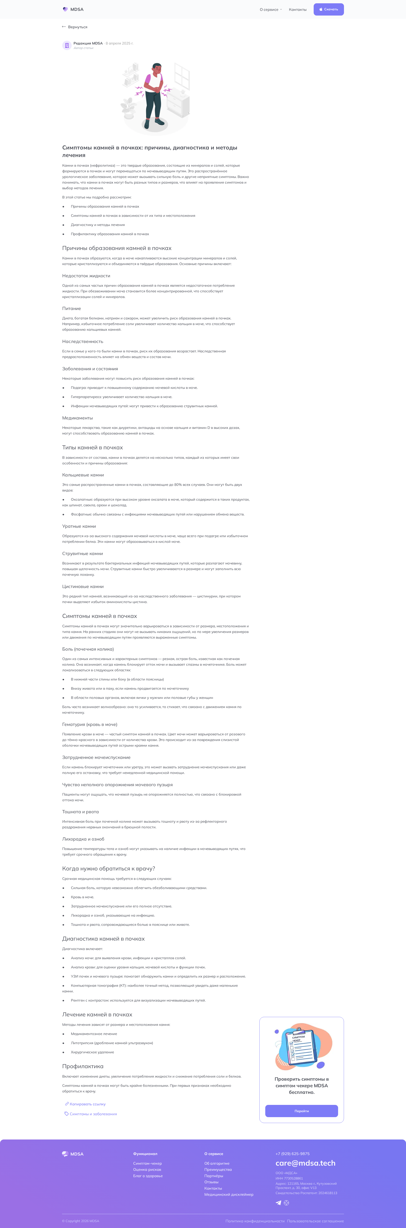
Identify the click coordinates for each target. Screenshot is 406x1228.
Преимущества (218, 1169)
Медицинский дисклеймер (229, 1194)
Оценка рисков (147, 1169)
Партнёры (213, 1175)
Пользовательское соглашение (315, 1221)
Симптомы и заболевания (93, 1113)
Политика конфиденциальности (255, 1221)
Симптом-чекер (147, 1163)
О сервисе (269, 9)
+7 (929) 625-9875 (293, 1153)
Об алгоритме (217, 1163)
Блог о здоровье (148, 1175)
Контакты (298, 9)
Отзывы (211, 1182)
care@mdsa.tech (306, 1163)
